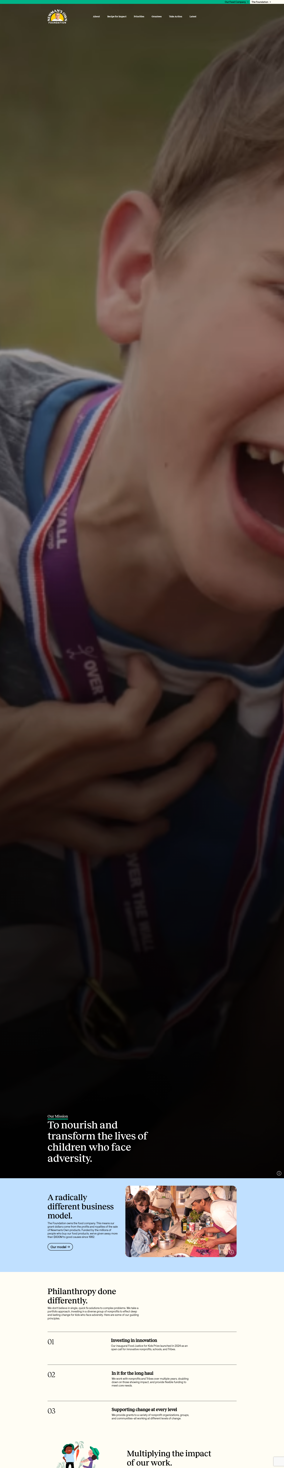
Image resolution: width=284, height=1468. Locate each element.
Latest (193, 16)
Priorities (139, 16)
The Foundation (260, 1)
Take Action (175, 16)
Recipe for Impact (116, 16)
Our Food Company (235, 1)
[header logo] (58, 16)
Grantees (157, 16)
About (96, 16)
